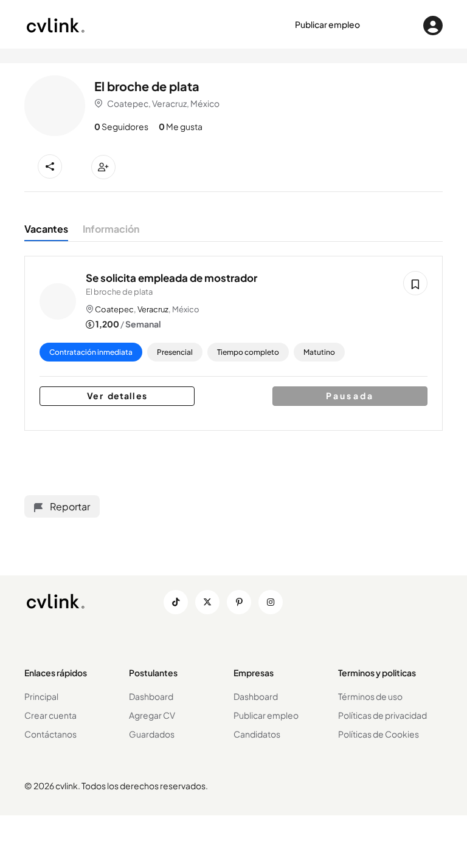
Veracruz (152, 309)
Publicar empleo (327, 24)
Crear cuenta (50, 715)
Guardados (152, 733)
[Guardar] (415, 283)
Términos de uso (370, 696)
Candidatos (257, 733)
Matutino (319, 352)
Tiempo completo (248, 352)
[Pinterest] (239, 602)
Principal (41, 696)
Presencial (175, 352)
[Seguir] (103, 167)
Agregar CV (152, 715)
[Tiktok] (176, 602)
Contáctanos (50, 733)
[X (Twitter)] (207, 602)
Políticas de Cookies (378, 733)
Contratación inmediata (91, 352)
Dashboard (151, 696)
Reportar (69, 506)
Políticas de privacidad (382, 715)
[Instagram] (270, 602)
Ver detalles (117, 395)
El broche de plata (119, 291)
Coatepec (114, 309)
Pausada (350, 395)
